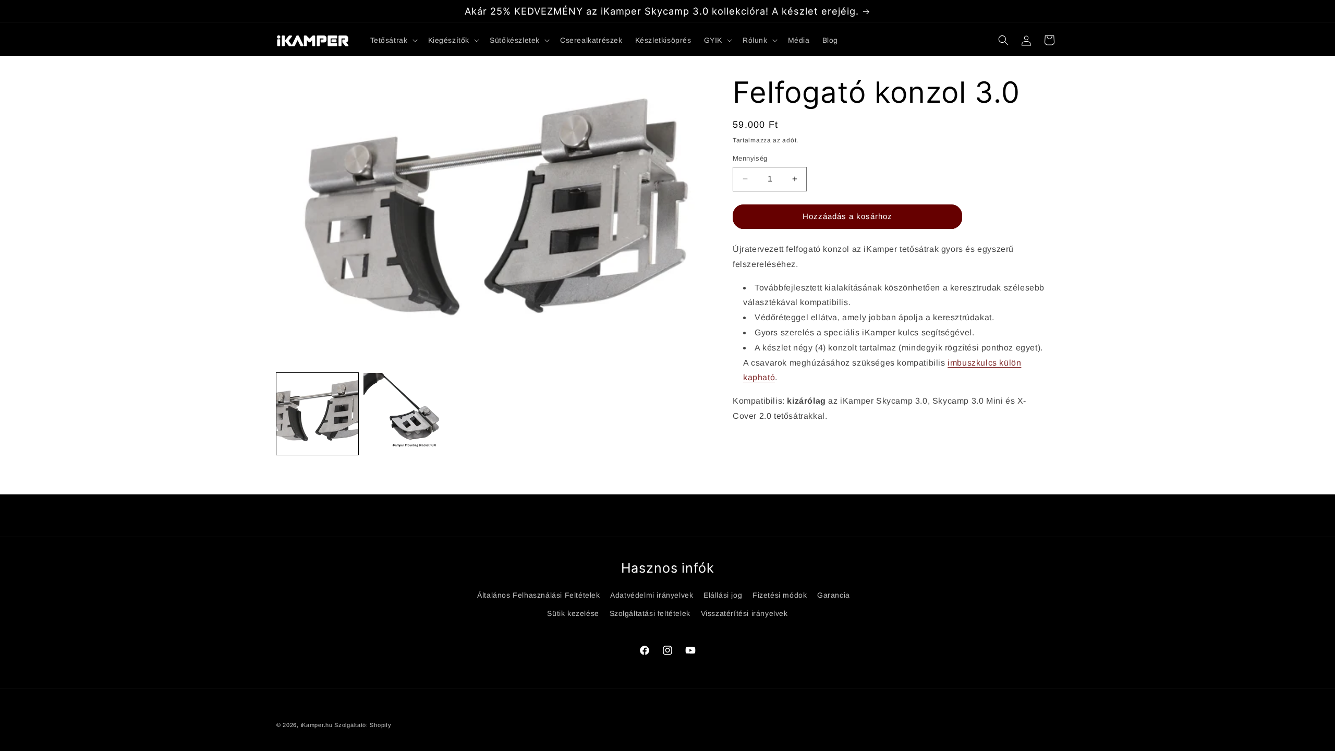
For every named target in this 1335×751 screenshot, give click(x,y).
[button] (393, 40)
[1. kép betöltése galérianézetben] (317, 414)
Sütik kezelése (573, 613)
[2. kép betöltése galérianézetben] (404, 414)
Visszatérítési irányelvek (744, 613)
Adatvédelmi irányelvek (651, 595)
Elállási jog (722, 595)
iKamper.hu (317, 725)
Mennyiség (750, 158)
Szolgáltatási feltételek (650, 613)
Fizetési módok (780, 595)
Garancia (833, 595)
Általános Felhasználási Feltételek (538, 595)
